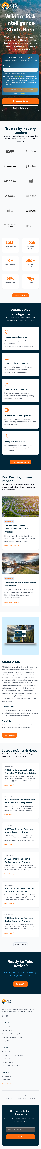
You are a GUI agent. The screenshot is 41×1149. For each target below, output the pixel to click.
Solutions (6, 1022)
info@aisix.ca (6, 1077)
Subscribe (20, 1137)
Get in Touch (6, 1084)
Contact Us (20, 984)
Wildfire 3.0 (6, 1052)
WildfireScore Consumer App (12, 1055)
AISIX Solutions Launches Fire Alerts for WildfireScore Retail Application (19, 773)
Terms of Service (22, 1098)
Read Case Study (10, 546)
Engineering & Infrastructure (12, 1037)
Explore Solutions (20, 108)
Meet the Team (9, 735)
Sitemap (32, 1098)
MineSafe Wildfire (8, 1059)
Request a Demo (20, 101)
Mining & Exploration (9, 1041)
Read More (8, 785)
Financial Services (8, 1030)
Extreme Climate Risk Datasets (13, 1066)
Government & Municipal (11, 1034)
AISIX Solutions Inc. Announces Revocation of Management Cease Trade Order (19, 802)
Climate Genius (7, 1062)
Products (6, 1047)
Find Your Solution (19, 462)
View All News (20, 945)
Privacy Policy (10, 1098)
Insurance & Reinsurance (10, 1027)
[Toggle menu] (36, 6)
